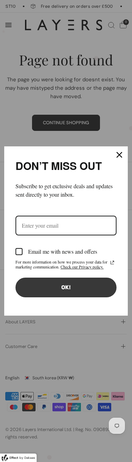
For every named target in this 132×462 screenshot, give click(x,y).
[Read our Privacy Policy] (112, 262)
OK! (66, 287)
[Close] (119, 154)
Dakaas (29, 458)
